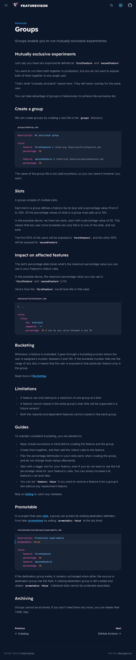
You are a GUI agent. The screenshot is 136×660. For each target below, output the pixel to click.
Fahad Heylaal (27, 653)
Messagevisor (125, 653)
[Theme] (121, 5)
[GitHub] (130, 5)
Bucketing (39, 376)
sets (45, 516)
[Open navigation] (6, 5)
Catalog (23, 633)
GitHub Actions (108, 633)
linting (29, 494)
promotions (35, 520)
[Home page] (30, 5)
